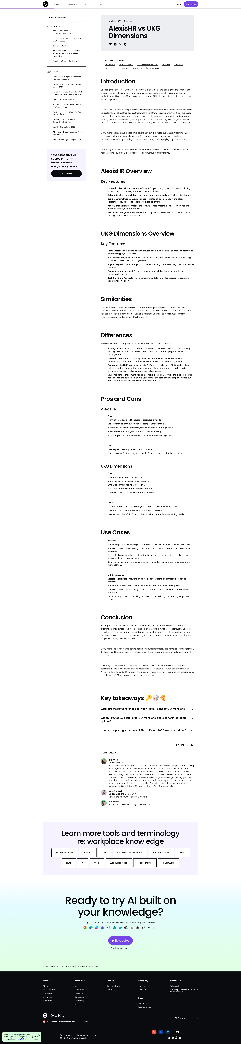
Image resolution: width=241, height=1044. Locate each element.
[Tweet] (120, 44)
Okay (36, 1037)
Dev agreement (83, 1035)
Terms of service (67, 1035)
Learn (77, 986)
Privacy (95, 1035)
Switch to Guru (144, 1003)
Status (109, 989)
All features (47, 997)
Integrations (47, 993)
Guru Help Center (113, 986)
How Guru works (49, 989)
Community (79, 1001)
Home (45, 966)
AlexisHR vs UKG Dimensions (87, 966)
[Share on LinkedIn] (115, 44)
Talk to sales (191, 4)
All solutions (47, 1001)
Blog (76, 1004)
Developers (79, 997)
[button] (57, 4)
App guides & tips (67, 966)
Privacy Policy (20, 1039)
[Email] (110, 44)
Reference (54, 966)
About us (142, 989)
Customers (79, 989)
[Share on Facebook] (125, 44)
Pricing (101, 4)
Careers (141, 986)
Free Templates (144, 1007)
